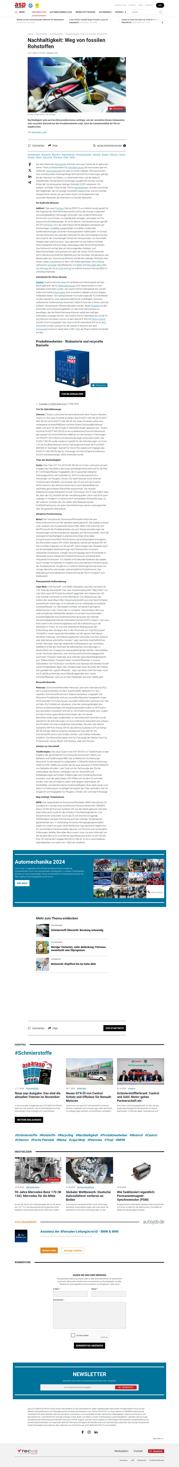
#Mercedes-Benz (33, 1187)
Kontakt (149, 5)
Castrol (39, 282)
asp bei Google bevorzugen (109, 145)
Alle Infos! (22, 883)
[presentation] (162, 22)
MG (38, 319)
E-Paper (132, 5)
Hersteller (52, 265)
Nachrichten (39, 12)
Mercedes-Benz (94, 265)
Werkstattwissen (85, 12)
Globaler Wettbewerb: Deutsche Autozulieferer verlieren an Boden (88, 1196)
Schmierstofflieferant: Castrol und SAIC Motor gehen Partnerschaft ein (138, 1097)
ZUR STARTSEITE (114, 1028)
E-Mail (56, 1289)
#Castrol (131, 1088)
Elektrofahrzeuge (66, 285)
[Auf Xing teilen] (29, 182)
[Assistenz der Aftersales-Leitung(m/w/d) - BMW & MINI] (21, 1236)
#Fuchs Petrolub (42, 1140)
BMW (79, 265)
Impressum (124, 1460)
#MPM (120, 1140)
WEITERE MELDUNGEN (29, 1119)
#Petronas (94, 1140)
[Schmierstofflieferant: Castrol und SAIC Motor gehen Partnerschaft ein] (140, 1071)
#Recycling (65, 1135)
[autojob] (153, 1222)
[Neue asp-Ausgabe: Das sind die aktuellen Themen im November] (38, 1071)
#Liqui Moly (77, 1140)
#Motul (61, 1140)
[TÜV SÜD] (30, 5)
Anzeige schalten (73, 1250)
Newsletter (120, 5)
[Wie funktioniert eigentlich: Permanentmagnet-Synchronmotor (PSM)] (140, 1170)
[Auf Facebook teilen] (30, 164)
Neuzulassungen (54, 171)
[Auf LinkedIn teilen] (29, 176)
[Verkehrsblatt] (36, 5)
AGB (132, 1460)
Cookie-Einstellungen (156, 1460)
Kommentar (58, 1300)
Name (93, 1289)
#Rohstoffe (47, 1135)
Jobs (140, 5)
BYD (104, 322)
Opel (46, 268)
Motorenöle (60, 164)
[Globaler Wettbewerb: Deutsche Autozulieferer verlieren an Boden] (89, 1170)
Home (30, 34)
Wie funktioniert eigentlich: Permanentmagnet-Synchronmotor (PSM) (136, 1196)
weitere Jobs (49, 1250)
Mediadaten (121, 1451)
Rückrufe (120, 12)
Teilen (55, 145)
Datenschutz (141, 1460)
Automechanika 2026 (61, 12)
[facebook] (83, 1432)
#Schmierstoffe (33, 1053)
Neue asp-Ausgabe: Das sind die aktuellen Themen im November (38, 1095)
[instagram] (89, 1432)
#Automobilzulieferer (85, 1187)
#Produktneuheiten (113, 1135)
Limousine (42, 329)
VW (37, 268)
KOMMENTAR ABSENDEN (89, 1345)
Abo (160, 5)
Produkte (95, 305)
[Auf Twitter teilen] (29, 170)
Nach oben (157, 1438)
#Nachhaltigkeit (86, 1135)
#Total (108, 1140)
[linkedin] (95, 1432)
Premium (59, 208)
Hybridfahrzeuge (76, 167)
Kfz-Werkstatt (56, 34)
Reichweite (59, 292)
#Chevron (21, 1140)
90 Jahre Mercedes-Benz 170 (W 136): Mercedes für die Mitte (38, 1194)
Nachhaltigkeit (81, 187)
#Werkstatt (81, 1088)
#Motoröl (135, 1135)
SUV (78, 329)
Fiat (69, 268)
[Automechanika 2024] (128, 878)
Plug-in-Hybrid (98, 319)
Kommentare (38, 145)
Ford (60, 268)
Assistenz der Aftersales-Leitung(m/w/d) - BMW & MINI (79, 1231)
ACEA (50, 225)
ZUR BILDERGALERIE (72, 394)
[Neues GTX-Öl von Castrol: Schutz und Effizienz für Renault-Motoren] (89, 1071)
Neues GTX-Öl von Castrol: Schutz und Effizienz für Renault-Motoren (89, 1097)
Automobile (105, 12)
